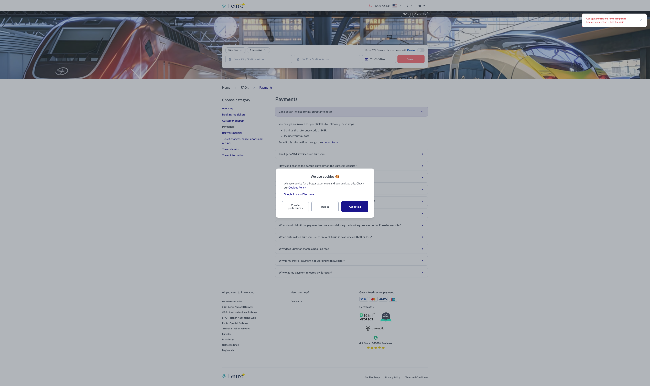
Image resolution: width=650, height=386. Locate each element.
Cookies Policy (297, 187)
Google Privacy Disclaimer (299, 194)
